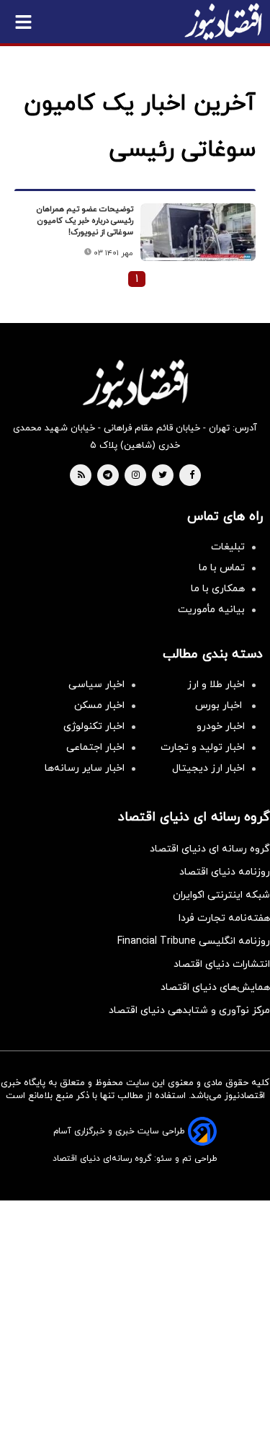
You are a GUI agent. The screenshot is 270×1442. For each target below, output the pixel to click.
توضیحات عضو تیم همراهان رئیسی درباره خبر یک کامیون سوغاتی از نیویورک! (85, 220)
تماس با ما (222, 568)
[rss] (81, 475)
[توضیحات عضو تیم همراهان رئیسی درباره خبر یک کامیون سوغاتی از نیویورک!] (198, 232)
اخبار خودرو (221, 726)
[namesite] (223, 21)
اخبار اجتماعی (95, 747)
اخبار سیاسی (96, 684)
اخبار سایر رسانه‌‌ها (85, 768)
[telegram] (107, 475)
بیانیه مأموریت (211, 609)
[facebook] (191, 475)
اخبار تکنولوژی (94, 726)
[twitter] (162, 475)
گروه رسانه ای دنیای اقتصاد (210, 849)
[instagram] (136, 475)
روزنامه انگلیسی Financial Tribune (193, 941)
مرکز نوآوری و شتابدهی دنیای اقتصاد (189, 1010)
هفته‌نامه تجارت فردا (224, 918)
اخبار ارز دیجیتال (208, 768)
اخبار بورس (220, 705)
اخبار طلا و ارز (216, 684)
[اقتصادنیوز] (135, 384)
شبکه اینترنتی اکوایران (221, 895)
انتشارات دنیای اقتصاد (222, 964)
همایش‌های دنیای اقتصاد (215, 987)
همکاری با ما (218, 589)
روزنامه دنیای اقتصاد (224, 872)
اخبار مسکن (99, 705)
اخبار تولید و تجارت (203, 747)
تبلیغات (228, 547)
